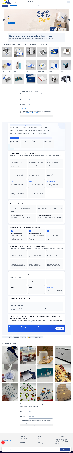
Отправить (36, 115)
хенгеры (16, 321)
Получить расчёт (60, 328)
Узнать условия (11, 22)
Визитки (38, 438)
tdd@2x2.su (57, 443)
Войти (68, 2)
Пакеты (50, 71)
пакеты (14, 321)
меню (33, 321)
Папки (27, 71)
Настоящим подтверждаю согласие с (33, 113)
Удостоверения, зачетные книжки (30, 85)
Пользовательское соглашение (6, 440)
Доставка (21, 441)
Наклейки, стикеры (40, 71)
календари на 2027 (28, 321)
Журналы (39, 84)
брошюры (36, 321)
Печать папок (23, 337)
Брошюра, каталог (52, 84)
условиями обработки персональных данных (33, 112)
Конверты (30, 181)
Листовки (39, 439)
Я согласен (65, 449)
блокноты (23, 321)
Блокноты (30, 261)
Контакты (21, 443)
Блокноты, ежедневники (6, 84)
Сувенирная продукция (6, 71)
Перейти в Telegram (14, 282)
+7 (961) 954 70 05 (30, 1)
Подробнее (24, 449)
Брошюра (12, 181)
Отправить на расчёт (36, 425)
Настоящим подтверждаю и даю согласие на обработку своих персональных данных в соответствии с (35, 112)
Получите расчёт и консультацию (52, 233)
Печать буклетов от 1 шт (7, 337)
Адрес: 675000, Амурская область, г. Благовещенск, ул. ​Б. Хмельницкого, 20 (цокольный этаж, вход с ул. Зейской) (62, 440)
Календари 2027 (40, 443)
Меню (15, 84)
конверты (39, 321)
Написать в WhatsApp (32, 282)
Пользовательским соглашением (39, 113)
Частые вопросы (22, 442)
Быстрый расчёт (50, 287)
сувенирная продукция (46, 321)
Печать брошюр (16, 337)
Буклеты (38, 441)
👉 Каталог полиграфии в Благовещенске (35, 337)
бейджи (20, 321)
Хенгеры (15, 71)
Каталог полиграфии (23, 438)
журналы (55, 321)
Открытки (12, 190)
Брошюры (49, 252)
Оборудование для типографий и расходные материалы (65, 85)
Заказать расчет (22, 439)
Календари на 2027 (14, 261)
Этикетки (39, 442)
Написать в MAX (50, 282)
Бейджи (62, 71)
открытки (51, 321)
